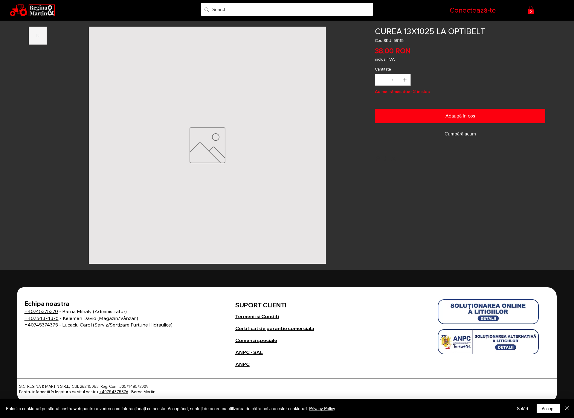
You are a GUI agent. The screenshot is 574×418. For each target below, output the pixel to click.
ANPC (242, 364)
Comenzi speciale (256, 340)
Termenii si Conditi (257, 316)
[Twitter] (393, 158)
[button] (530, 10)
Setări (522, 408)
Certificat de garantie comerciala (274, 328)
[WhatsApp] (378, 158)
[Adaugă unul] (405, 80)
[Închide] (566, 408)
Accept (548, 408)
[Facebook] (385, 158)
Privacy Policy (322, 408)
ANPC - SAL (249, 352)
